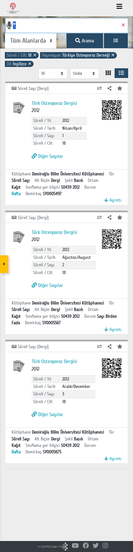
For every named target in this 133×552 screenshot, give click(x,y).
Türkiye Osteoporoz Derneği (78, 55)
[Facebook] (86, 546)
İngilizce (19, 64)
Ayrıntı (114, 200)
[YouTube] (75, 546)
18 (22, 55)
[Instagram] (105, 546)
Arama (87, 41)
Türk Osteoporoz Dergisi (54, 103)
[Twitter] (96, 546)
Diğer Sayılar (50, 156)
